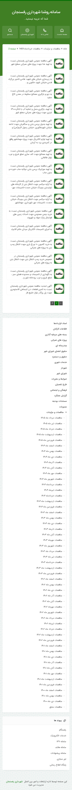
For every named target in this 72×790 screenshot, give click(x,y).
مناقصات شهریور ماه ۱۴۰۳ (50, 546)
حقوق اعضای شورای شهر (55, 351)
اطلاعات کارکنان (60, 329)
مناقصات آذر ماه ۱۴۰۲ (52, 595)
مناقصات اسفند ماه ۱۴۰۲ (51, 579)
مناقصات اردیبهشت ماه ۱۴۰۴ (49, 501)
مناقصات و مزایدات (51, 49)
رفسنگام (62, 730)
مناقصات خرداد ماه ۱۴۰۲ (51, 629)
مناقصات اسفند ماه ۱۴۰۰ (51, 690)
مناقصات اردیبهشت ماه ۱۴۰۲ (49, 635)
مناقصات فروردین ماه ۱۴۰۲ (50, 640)
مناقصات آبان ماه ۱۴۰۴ (52, 468)
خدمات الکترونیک (58, 735)
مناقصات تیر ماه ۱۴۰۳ (52, 557)
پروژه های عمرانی (59, 340)
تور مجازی (61, 759)
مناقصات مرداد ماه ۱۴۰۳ (51, 551)
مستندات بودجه (59, 401)
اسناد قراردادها (60, 323)
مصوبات (63, 407)
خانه (65, 49)
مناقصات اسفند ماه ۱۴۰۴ (51, 445)
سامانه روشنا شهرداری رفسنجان (36, 12)
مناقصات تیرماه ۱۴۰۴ (53, 490)
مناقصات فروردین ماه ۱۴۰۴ (50, 507)
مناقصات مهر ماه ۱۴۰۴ (52, 473)
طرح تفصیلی (61, 384)
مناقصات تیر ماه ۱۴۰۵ (52, 423)
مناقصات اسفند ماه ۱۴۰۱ (51, 646)
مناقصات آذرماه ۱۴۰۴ (53, 462)
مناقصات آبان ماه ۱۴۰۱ (52, 668)
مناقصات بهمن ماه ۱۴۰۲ (51, 584)
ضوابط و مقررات (59, 379)
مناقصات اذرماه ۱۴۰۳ (53, 529)
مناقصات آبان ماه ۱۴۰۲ (52, 601)
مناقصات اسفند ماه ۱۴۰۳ (51, 512)
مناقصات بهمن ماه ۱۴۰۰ (52, 696)
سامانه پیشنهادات (58, 753)
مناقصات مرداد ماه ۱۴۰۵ (51, 418)
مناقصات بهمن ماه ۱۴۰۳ (51, 518)
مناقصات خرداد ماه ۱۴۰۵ (51, 429)
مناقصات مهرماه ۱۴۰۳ (52, 540)
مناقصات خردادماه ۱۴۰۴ (51, 496)
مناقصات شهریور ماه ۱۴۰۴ (51, 479)
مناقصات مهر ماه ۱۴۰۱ (52, 673)
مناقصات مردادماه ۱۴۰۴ (52, 484)
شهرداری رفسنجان (14, 781)
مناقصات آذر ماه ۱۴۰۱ (53, 662)
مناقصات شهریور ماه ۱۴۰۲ (51, 612)
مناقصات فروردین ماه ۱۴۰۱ (50, 684)
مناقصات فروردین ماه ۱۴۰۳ (50, 573)
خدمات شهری (60, 362)
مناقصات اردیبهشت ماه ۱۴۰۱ (49, 679)
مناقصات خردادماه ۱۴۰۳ (51, 562)
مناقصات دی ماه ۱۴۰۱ (53, 657)
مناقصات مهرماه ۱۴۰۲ (53, 607)
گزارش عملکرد (60, 395)
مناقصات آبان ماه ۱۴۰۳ (52, 534)
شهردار (64, 368)
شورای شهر (62, 373)
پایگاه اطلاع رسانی (58, 765)
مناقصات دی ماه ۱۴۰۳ (52, 523)
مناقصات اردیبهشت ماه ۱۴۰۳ (49, 568)
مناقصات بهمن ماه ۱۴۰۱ (52, 651)
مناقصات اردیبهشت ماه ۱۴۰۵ (49, 434)
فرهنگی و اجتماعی (58, 390)
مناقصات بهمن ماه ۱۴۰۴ (51, 451)
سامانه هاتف (60, 747)
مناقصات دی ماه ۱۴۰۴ (52, 457)
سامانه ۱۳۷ (61, 741)
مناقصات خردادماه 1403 (29, 49)
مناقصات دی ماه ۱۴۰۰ (52, 701)
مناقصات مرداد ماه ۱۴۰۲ (51, 618)
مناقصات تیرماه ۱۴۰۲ (53, 623)
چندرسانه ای (61, 345)
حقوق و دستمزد (59, 357)
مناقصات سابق (55, 707)
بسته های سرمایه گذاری (56, 334)
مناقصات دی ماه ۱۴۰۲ (52, 590)
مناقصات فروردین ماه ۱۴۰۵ (50, 440)
